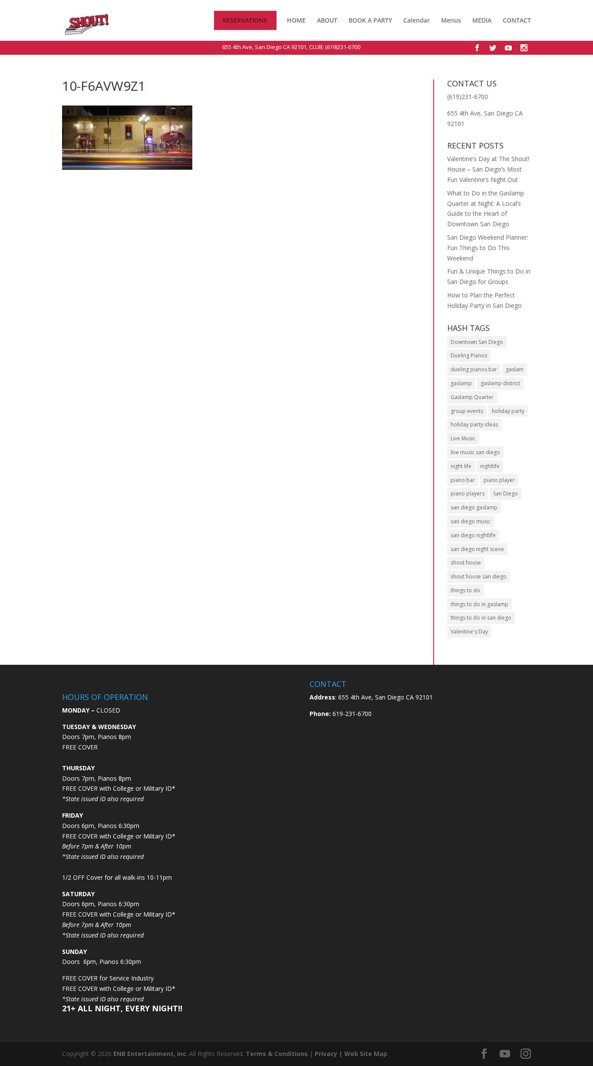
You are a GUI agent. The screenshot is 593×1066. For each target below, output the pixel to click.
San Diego (505, 493)
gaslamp (461, 383)
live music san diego (475, 452)
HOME (296, 20)
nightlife (490, 466)
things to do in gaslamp (479, 604)
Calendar (416, 20)
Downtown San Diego (477, 342)
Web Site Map (365, 1053)
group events (467, 411)
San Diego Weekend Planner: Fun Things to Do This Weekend (487, 247)
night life (461, 466)
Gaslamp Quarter (472, 397)
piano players (467, 493)
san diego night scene (477, 549)
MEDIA (481, 20)
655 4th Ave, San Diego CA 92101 (264, 47)
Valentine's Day (469, 631)
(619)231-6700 (342, 47)
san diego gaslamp (474, 507)
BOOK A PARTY (370, 20)
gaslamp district (500, 383)
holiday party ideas (474, 424)
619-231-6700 (351, 714)
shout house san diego (479, 576)
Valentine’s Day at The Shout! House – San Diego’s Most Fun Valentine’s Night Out (488, 169)
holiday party (508, 411)
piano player (499, 480)
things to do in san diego (481, 617)
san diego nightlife (473, 535)
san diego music (471, 521)
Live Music (463, 438)
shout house (466, 562)
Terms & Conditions (277, 1053)
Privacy (326, 1053)
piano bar (463, 480)
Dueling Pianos (469, 355)
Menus (451, 20)
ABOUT (327, 20)
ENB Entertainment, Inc (149, 1053)
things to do (465, 590)
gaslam (515, 369)
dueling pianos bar (474, 369)
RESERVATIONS (245, 20)
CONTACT (517, 20)
